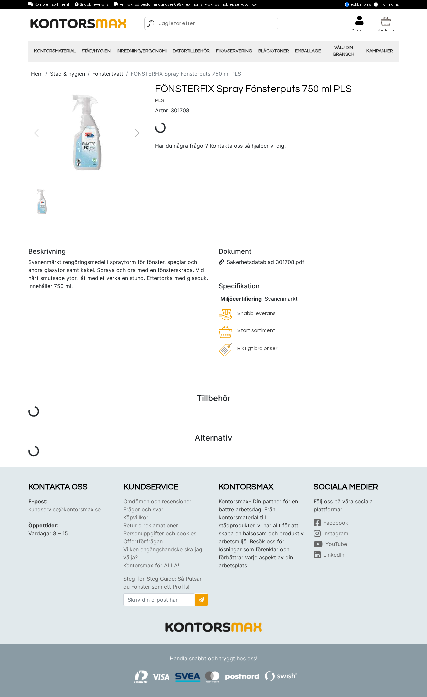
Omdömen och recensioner (157, 501)
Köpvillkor (135, 517)
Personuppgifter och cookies (159, 533)
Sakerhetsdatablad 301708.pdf (265, 262)
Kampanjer (379, 51)
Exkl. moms (360, 4)
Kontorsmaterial (55, 51)
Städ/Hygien (96, 51)
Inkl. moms (389, 4)
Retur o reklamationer (150, 525)
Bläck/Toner (273, 51)
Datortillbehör (191, 51)
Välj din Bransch (343, 51)
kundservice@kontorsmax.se (64, 509)
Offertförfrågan (143, 541)
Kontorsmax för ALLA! (151, 565)
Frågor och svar (143, 509)
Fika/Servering (234, 51)
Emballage (308, 51)
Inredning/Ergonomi (142, 51)
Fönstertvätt (107, 73)
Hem (37, 73)
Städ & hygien (67, 73)
